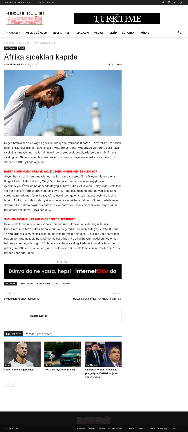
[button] (179, 33)
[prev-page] (6, 384)
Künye (144, 32)
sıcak (57, 283)
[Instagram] (169, 2)
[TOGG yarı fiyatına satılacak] (62, 354)
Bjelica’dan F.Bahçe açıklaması (22, 298)
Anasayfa (14, 32)
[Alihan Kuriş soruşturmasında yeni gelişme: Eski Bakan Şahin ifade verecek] (103, 354)
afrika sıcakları (26, 283)
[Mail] (175, 2)
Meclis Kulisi (16, 64)
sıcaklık (66, 283)
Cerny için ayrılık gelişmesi (18, 369)
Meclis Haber (62, 32)
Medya (98, 32)
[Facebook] (163, 2)
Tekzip (112, 32)
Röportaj (128, 32)
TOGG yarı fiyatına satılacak (59, 369)
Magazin (82, 32)
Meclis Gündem (36, 32)
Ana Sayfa (9, 42)
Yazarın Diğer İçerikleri (38, 334)
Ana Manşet (24, 42)
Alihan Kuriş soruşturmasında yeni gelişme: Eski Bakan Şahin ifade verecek (101, 373)
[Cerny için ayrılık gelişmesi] (22, 354)
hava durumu (43, 283)
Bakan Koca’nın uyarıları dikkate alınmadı (97, 298)
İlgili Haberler (13, 334)
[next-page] (12, 384)
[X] (181, 2)
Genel (21, 48)
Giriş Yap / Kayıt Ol (46, 2)
